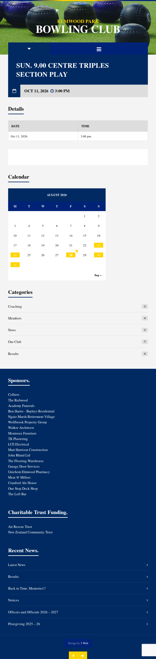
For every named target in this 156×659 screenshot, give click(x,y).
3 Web (84, 643)
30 (98, 255)
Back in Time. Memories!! (27, 588)
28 (71, 255)
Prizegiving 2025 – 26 (24, 623)
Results (13, 353)
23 (98, 245)
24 (15, 255)
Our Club (14, 341)
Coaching (15, 306)
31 (15, 265)
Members (15, 318)
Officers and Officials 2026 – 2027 (33, 612)
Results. (14, 576)
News (12, 330)
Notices (13, 600)
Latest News (16, 564)
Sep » (98, 275)
